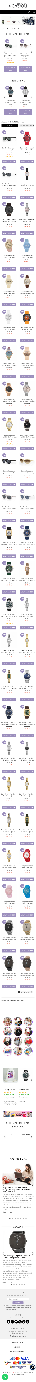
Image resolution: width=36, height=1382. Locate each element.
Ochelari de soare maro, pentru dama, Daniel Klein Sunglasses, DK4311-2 (27, 472)
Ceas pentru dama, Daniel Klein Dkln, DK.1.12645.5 (27, 256)
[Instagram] (27, 1322)
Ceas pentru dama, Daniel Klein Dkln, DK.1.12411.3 (9, 903)
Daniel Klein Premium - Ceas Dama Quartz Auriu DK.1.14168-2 (9, 795)
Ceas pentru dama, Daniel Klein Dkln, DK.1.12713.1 (9, 328)
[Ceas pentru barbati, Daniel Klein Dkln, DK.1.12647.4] (27, 138)
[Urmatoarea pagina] (31, 992)
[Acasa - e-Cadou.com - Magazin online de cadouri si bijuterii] (18, 4)
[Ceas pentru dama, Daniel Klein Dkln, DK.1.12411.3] (9, 892)
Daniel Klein (25, 1134)
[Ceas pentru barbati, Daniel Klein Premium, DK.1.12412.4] (9, 963)
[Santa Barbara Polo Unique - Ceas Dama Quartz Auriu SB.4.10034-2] (9, 856)
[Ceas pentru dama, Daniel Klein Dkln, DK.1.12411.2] (27, 856)
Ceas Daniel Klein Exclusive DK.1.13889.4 (27, 544)
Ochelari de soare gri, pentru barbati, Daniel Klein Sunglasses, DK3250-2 (10, 55)
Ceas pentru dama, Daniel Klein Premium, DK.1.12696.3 (27, 292)
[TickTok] (24, 1322)
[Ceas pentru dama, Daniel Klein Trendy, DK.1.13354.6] (27, 389)
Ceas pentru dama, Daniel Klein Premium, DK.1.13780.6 (27, 185)
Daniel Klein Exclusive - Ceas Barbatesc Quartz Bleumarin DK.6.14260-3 (9, 723)
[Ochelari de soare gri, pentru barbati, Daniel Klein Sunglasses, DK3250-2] (10, 45)
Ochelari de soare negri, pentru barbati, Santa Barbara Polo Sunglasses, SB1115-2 (9, 472)
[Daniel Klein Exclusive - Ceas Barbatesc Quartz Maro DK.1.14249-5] (27, 712)
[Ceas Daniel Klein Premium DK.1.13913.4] (27, 640)
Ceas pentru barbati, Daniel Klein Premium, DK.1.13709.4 (27, 436)
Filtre (10, 125)
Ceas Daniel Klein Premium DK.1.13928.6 (27, 579)
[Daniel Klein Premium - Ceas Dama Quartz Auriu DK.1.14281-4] (9, 820)
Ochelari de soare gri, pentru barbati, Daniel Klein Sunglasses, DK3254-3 (9, 508)
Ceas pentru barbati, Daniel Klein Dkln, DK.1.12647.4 (27, 149)
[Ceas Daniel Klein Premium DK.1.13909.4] (9, 533)
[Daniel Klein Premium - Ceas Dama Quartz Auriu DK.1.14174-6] (27, 784)
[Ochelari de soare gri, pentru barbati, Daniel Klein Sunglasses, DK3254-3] (9, 497)
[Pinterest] (12, 1322)
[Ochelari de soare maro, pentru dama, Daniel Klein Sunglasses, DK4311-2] (27, 461)
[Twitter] (20, 1322)
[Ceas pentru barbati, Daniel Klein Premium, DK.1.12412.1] (9, 928)
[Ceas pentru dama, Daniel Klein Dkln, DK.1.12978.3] (27, 353)
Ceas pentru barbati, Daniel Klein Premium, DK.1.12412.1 (9, 938)
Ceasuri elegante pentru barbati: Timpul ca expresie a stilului (16, 1256)
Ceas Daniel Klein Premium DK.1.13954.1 (27, 615)
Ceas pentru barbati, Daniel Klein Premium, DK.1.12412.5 (27, 974)
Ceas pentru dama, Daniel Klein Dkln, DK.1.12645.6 (9, 292)
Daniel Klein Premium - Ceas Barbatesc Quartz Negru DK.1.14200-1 (25, 101)
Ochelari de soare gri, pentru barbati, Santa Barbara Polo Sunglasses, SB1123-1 (9, 185)
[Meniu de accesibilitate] (33, 1367)
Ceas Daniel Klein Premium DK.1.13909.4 (9, 544)
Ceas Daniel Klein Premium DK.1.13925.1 (9, 651)
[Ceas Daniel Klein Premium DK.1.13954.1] (27, 605)
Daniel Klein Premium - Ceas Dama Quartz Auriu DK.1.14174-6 (27, 795)
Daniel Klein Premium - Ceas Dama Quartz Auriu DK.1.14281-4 (9, 831)
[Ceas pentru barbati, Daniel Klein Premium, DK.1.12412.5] (27, 963)
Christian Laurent (11, 1134)
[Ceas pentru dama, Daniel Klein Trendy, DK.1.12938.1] (9, 353)
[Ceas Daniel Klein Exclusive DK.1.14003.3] (9, 605)
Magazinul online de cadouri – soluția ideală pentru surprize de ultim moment (16, 1189)
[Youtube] (16, 1322)
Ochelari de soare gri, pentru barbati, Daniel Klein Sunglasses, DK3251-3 (27, 508)
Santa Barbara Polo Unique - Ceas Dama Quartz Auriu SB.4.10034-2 (9, 867)
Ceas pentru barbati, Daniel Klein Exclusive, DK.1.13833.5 (9, 221)
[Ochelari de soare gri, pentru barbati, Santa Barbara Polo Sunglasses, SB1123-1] (9, 174)
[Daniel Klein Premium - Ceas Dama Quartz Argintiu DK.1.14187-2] (27, 210)
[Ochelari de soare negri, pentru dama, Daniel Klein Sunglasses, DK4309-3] (25, 45)
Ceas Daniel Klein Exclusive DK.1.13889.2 (9, 579)
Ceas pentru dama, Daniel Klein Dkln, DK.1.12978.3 (27, 364)
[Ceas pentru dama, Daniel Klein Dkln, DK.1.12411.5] (27, 892)
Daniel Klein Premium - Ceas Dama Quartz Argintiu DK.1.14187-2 (27, 221)
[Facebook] (8, 1322)
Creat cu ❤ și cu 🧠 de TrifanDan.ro (13, 1372)
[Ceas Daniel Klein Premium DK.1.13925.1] (9, 640)
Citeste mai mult (7, 1212)
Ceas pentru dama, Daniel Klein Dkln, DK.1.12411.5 (27, 903)
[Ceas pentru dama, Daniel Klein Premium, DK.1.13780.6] (27, 174)
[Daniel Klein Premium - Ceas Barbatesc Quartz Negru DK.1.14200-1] (25, 91)
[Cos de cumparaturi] (29, 12)
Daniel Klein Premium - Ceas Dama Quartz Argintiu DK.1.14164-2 (27, 759)
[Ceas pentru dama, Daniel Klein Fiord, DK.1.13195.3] (9, 389)
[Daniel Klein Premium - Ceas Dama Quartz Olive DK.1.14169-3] (27, 820)
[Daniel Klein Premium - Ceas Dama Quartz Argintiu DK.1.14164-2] (27, 748)
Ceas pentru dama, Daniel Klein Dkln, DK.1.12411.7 (9, 256)
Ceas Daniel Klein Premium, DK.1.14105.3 (9, 687)
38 (29, 992)
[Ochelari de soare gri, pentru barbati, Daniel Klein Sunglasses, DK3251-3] (27, 497)
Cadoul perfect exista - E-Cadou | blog (13, 1000)
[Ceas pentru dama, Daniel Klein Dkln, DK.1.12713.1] (9, 317)
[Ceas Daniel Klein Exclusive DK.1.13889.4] (27, 533)
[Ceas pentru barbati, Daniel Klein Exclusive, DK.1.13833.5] (9, 210)
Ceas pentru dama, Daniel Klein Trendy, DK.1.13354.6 (27, 400)
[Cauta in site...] (34, 12)
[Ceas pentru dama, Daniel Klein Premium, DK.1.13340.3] (9, 425)
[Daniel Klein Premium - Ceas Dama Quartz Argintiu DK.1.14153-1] (9, 748)
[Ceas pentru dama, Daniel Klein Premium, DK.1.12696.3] (27, 282)
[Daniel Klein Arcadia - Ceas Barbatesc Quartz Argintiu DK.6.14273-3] (27, 676)
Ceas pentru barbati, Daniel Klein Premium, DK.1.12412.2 (27, 938)
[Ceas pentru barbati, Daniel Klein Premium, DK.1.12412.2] (27, 928)
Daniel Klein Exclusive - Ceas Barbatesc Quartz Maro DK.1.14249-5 (27, 723)
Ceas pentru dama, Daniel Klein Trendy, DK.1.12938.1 (9, 364)
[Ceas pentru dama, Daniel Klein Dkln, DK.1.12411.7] (9, 246)
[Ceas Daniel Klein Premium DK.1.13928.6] (27, 569)
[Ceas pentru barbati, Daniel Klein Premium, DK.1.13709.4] (27, 425)
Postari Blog (18, 1158)
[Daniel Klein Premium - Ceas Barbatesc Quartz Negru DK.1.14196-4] (10, 91)
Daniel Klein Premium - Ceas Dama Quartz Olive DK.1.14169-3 (27, 831)
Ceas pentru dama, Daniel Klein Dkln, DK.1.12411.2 (27, 867)
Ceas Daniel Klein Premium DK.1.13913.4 (27, 651)
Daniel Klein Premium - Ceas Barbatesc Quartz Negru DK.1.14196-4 (10, 101)
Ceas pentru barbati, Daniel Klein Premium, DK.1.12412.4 (9, 974)
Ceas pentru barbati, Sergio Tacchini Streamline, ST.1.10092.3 (27, 328)
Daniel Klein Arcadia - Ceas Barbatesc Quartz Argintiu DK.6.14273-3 (27, 687)
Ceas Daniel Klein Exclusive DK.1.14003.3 (9, 615)
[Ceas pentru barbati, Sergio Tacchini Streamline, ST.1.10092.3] (27, 317)
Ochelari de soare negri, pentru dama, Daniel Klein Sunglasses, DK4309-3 (25, 55)
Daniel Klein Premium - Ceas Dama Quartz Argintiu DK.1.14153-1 (9, 759)
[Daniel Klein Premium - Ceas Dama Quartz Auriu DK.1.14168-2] (9, 784)
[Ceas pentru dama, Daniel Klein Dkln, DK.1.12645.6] (9, 282)
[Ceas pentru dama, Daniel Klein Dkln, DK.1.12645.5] (27, 246)
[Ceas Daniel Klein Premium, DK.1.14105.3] (9, 676)
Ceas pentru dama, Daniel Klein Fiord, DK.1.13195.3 (9, 400)
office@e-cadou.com (19, 1336)
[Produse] (2, 12)
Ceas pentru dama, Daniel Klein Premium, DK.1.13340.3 (9, 436)
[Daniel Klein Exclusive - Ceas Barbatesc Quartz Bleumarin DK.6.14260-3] (9, 712)
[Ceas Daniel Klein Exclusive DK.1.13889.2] (9, 569)
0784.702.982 (19, 1333)
